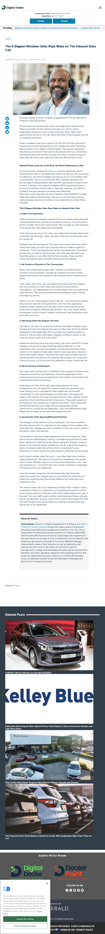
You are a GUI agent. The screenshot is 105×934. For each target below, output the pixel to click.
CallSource (53, 171)
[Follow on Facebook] (67, 890)
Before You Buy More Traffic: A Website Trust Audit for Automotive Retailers (46, 28)
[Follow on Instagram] (78, 890)
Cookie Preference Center (25, 926)
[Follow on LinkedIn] (82, 890)
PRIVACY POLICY (84, 929)
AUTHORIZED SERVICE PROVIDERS (52, 926)
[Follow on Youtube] (74, 890)
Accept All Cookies (25, 919)
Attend (64, 21)
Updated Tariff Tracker (90, 28)
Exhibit (41, 21)
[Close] (47, 883)
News (8, 39)
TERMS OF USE (67, 929)
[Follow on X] (70, 890)
